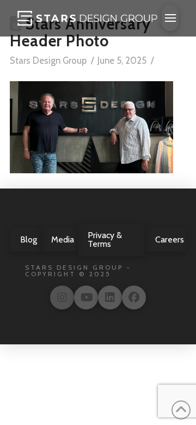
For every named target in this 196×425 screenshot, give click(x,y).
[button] (170, 18)
